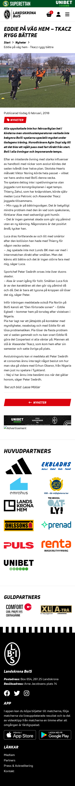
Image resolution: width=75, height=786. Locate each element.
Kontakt (9, 771)
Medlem (9, 755)
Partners (9, 760)
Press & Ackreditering (18, 766)
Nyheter (20, 42)
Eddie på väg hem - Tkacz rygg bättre (28, 47)
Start (7, 42)
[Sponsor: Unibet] (64, 3)
